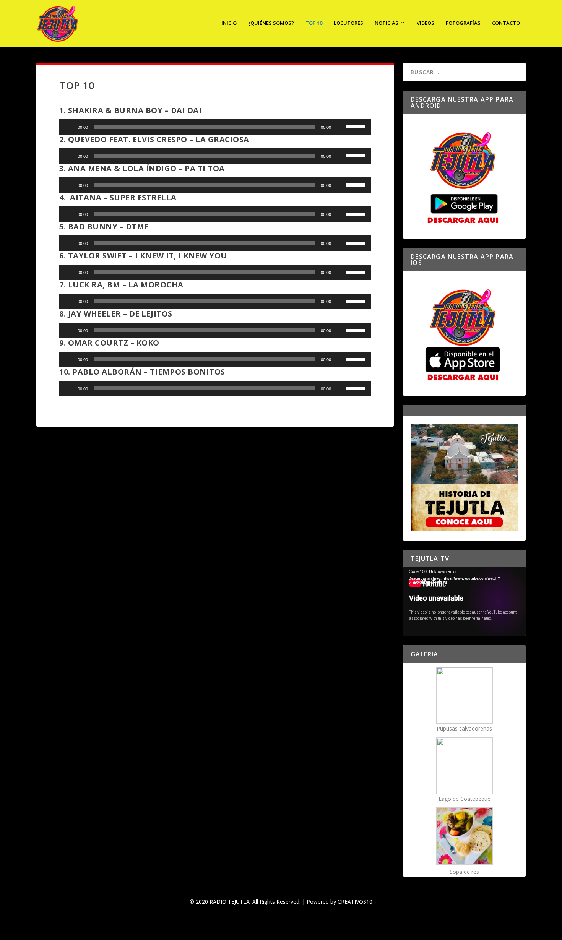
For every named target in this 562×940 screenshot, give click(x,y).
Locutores (348, 23)
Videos (425, 23)
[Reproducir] (69, 127)
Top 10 (313, 23)
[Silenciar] (339, 127)
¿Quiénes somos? (271, 23)
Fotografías (463, 23)
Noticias (386, 23)
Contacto (506, 23)
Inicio (229, 23)
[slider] (356, 126)
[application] (215, 127)
